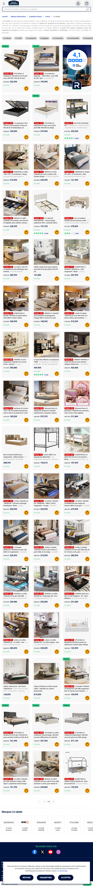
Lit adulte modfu (58, 829)
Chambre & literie (35, 16)
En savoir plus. (63, 871)
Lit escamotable (73, 38)
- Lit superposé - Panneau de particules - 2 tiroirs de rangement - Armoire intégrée (46, 364)
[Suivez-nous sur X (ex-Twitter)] (42, 852)
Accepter (65, 878)
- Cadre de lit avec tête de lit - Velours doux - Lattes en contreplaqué (15, 691)
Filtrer (87, 884)
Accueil (5, 16)
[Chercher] (88, 9)
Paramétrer (46, 878)
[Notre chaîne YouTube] (50, 852)
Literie (47, 16)
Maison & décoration (18, 16)
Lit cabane (7, 38)
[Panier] (87, 3)
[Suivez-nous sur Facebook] (34, 852)
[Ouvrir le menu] (4, 3)
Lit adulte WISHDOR (41, 829)
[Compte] (78, 3)
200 (48, 801)
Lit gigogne (44, 38)
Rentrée (5, 46)
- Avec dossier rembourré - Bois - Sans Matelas (75, 176)
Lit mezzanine (58, 38)
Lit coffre (18, 38)
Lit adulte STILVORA (74, 829)
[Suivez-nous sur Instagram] (58, 852)
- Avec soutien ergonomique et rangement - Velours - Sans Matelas (15, 176)
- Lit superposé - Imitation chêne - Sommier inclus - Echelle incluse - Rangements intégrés (76, 128)
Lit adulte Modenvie (9, 829)
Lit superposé (31, 38)
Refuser (26, 878)
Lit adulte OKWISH (25, 829)
